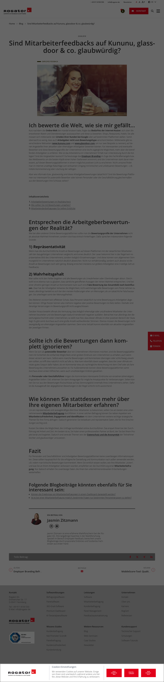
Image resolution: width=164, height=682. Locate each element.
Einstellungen (131, 672)
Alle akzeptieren (114, 673)
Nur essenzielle (148, 673)
